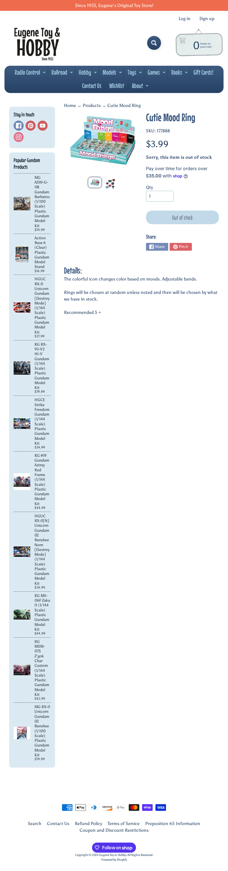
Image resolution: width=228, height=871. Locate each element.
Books (180, 74)
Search (34, 823)
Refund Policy (88, 823)
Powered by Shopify (114, 860)
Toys (135, 74)
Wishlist (116, 85)
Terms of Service (124, 823)
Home (70, 105)
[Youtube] (43, 126)
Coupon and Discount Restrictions (114, 830)
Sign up (206, 18)
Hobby (88, 74)
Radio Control (31, 74)
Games (157, 74)
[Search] (154, 43)
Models (113, 74)
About (141, 87)
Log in (184, 18)
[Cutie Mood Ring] (95, 182)
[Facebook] (19, 126)
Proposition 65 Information (172, 823)
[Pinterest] (31, 126)
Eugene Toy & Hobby (112, 855)
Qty (149, 187)
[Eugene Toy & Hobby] (37, 43)
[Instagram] (19, 137)
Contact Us (91, 85)
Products (92, 105)
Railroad (62, 74)
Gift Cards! (203, 72)
